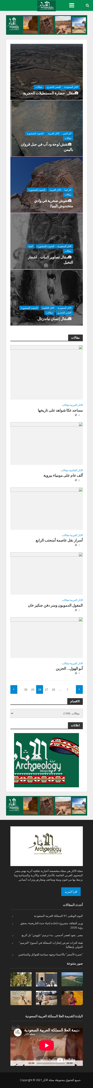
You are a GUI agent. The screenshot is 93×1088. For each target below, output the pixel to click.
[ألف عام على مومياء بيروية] (46, 443)
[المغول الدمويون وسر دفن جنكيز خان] (46, 573)
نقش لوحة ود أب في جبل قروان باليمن (47, 147)
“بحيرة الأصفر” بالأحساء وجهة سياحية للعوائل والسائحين (50, 954)
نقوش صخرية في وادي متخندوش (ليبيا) (53, 203)
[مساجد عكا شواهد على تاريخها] (46, 372)
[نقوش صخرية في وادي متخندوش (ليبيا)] (51, 185)
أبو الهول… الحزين (69, 668)
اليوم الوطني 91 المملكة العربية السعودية (58, 916)
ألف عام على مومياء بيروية (63, 475)
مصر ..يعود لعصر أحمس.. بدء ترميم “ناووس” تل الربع (52, 935)
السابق (13, 689)
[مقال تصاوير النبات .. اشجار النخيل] (51, 241)
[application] (46, 1045)
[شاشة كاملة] (16, 1065)
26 (53, 689)
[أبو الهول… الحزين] (46, 637)
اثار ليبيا (67, 189)
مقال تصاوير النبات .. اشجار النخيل (50, 259)
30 (25, 689)
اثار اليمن (67, 133)
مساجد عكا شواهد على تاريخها (60, 410)
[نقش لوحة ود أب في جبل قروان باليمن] (51, 128)
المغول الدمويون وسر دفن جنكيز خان (55, 605)
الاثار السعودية (71, 87)
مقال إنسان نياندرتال (52, 318)
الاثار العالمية (48, 307)
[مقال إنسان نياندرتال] (51, 297)
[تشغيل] (76, 1065)
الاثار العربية (53, 133)
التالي (79, 689)
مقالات (38, 87)
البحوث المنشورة (35, 133)
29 (32, 689)
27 (46, 689)
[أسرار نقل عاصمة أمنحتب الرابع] (46, 508)
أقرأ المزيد (71, 892)
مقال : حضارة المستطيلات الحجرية (49, 93)
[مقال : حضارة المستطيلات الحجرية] (46, 72)
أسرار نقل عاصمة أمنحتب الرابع (59, 540)
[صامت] (24, 1065)
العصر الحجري (54, 87)
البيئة (30, 246)
